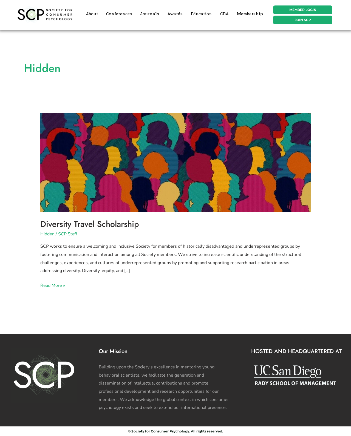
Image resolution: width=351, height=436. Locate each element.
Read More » (52, 285)
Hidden (47, 234)
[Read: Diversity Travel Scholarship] (175, 162)
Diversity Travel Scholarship (89, 224)
